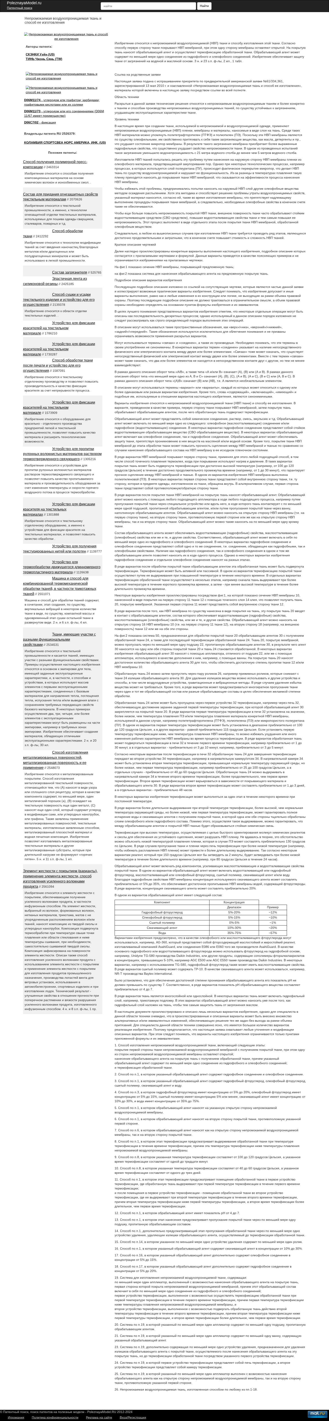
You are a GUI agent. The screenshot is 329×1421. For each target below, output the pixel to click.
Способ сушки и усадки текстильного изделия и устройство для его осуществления (59, 300)
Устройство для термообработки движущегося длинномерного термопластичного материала (61, 567)
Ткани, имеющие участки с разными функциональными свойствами (59, 639)
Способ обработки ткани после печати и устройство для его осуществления (58, 365)
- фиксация (40, 122)
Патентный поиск (19, 8)
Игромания (16, 1417)
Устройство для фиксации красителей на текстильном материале (59, 328)
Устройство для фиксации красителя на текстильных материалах (59, 509)
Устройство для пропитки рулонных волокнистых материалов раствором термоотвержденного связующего (62, 454)
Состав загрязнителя (69, 272)
